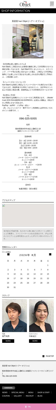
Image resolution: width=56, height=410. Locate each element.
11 (21, 274)
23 (8, 283)
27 (35, 283)
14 (41, 274)
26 (28, 283)
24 (15, 283)
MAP (51, 371)
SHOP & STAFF (43, 392)
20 (35, 278)
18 (21, 278)
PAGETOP (50, 356)
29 (48, 283)
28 (41, 283)
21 (41, 278)
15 (48, 274)
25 (21, 283)
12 (28, 274)
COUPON (6, 396)
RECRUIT (30, 396)
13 (35, 274)
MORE (8, 341)
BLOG (40, 396)
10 (15, 274)
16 (8, 278)
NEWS (4, 392)
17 (15, 278)
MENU (30, 392)
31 (15, 287)
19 (28, 278)
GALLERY (18, 396)
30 (8, 287)
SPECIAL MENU (17, 392)
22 (48, 278)
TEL (29, 407)
